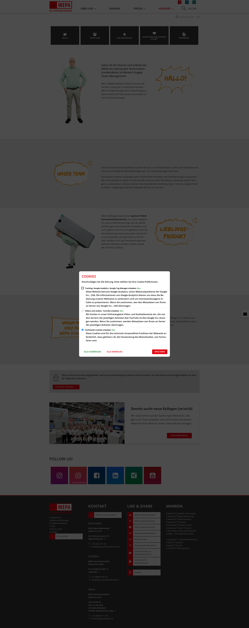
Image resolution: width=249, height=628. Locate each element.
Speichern (159, 351)
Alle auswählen (92, 351)
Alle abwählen (114, 351)
